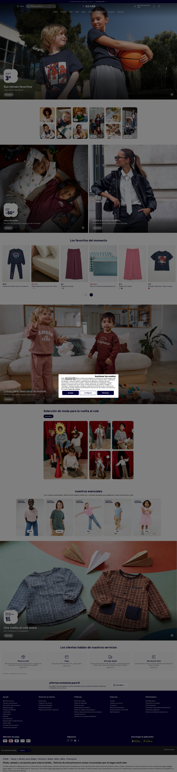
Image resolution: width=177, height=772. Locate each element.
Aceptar (70, 393)
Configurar (88, 393)
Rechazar (105, 393)
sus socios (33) (70, 378)
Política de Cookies (74, 389)
